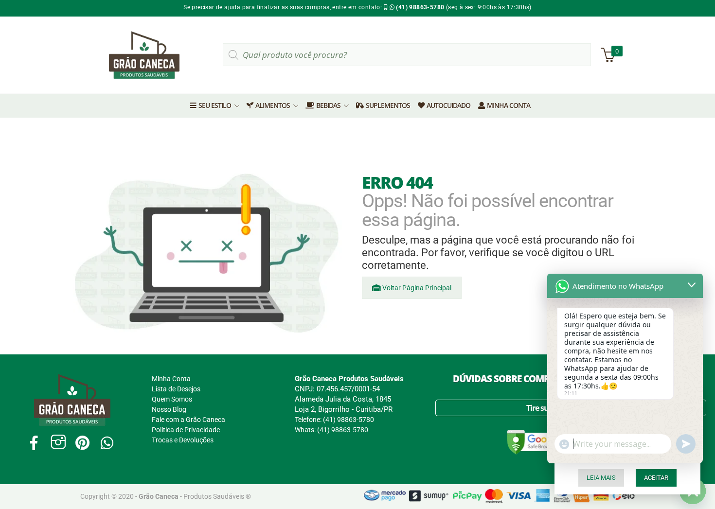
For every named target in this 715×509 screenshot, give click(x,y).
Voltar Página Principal (416, 288)
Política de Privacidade (186, 430)
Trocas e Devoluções (183, 440)
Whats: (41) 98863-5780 (331, 430)
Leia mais (601, 477)
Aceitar (656, 477)
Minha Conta (171, 379)
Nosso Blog (169, 409)
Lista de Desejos (176, 389)
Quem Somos (172, 399)
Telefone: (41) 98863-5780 (334, 419)
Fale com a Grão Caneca (188, 419)
